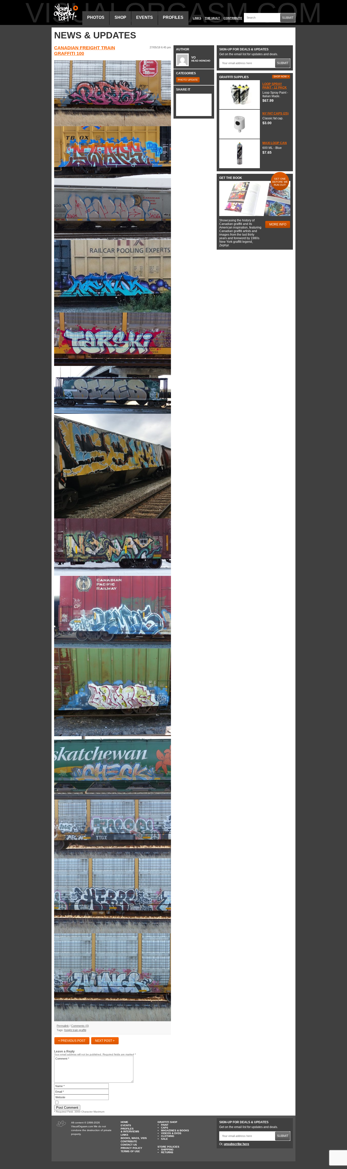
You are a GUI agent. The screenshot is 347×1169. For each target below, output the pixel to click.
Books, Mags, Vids (134, 1138)
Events (144, 17)
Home (124, 1122)
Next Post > (105, 1041)
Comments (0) (80, 1025)
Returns (167, 1152)
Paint (164, 1124)
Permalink (63, 1025)
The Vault (212, 18)
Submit (287, 18)
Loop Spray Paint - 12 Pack (274, 85)
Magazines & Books (175, 1130)
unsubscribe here (236, 1144)
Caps (164, 1127)
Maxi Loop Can (274, 143)
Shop (120, 17)
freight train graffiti (75, 1030)
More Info (277, 224)
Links (197, 18)
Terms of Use (130, 1151)
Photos (95, 17)
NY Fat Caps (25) (275, 113)
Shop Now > (281, 76)
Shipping (167, 1149)
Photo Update (188, 79)
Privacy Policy (131, 1148)
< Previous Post (71, 1041)
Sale (164, 1138)
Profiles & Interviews (130, 1130)
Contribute (233, 18)
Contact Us (129, 1144)
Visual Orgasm (65, 12)
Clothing (167, 1136)
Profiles (173, 17)
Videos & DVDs (171, 1133)
